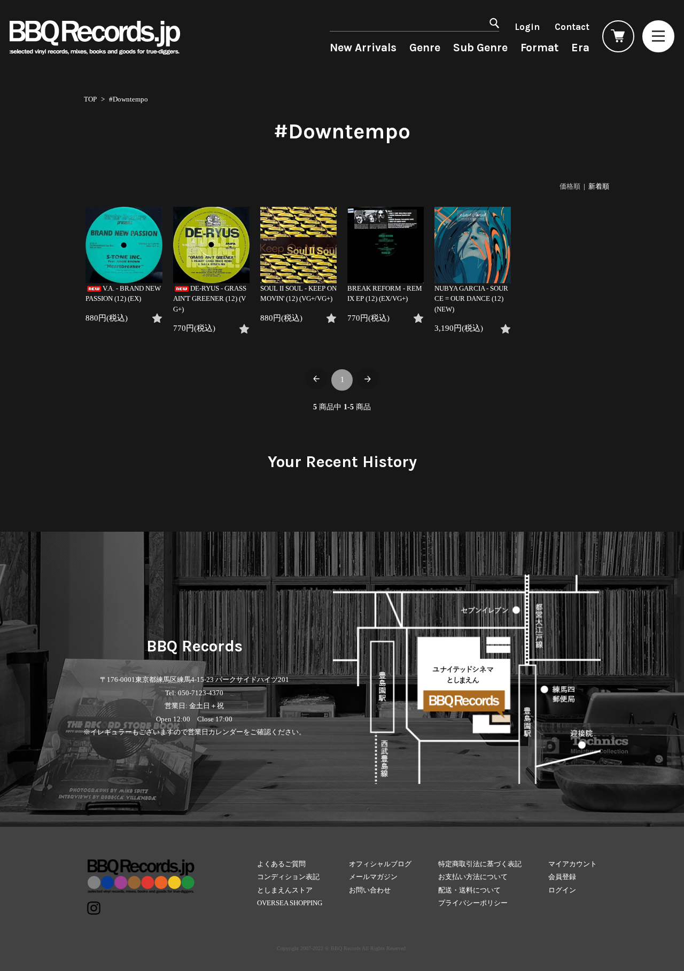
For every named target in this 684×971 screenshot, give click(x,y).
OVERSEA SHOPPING (289, 903)
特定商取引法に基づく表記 (480, 864)
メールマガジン (373, 877)
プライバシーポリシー (473, 903)
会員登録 (562, 877)
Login (527, 26)
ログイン (562, 890)
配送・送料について (469, 890)
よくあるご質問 (281, 864)
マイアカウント (572, 864)
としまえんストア (285, 890)
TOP (90, 99)
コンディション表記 (288, 877)
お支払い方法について (473, 877)
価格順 (569, 186)
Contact (572, 26)
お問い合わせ (370, 890)
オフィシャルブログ (380, 864)
